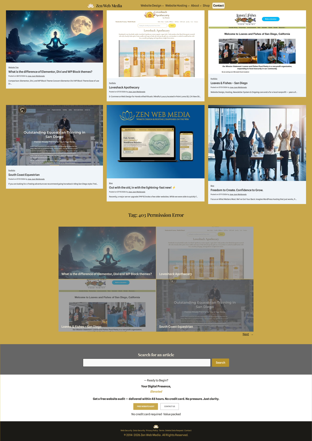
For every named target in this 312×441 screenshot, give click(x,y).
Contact (218, 5)
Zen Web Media (109, 5)
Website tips (13, 67)
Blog (111, 183)
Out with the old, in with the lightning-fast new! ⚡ (142, 187)
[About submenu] (200, 5)
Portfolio (112, 83)
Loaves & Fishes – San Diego (229, 83)
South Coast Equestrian (24, 175)
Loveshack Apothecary (124, 87)
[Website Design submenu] (163, 5)
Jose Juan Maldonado (36, 76)
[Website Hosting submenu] (189, 5)
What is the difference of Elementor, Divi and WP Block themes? (50, 71)
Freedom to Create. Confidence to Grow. (237, 190)
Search (220, 362)
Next (248, 334)
